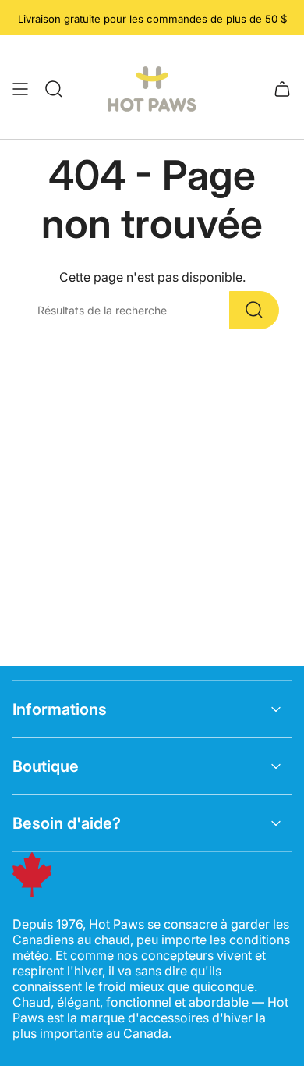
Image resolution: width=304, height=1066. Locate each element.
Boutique (45, 766)
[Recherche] (254, 310)
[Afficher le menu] (20, 89)
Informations (59, 709)
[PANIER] (282, 89)
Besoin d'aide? (66, 823)
